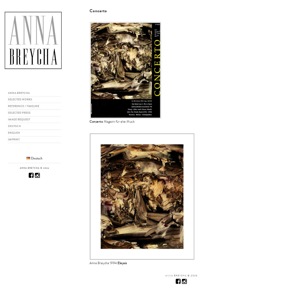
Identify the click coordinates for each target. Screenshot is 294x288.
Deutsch (14, 126)
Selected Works (20, 99)
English (14, 133)
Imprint (14, 139)
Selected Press (19, 113)
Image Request (19, 119)
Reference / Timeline (23, 106)
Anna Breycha (19, 93)
